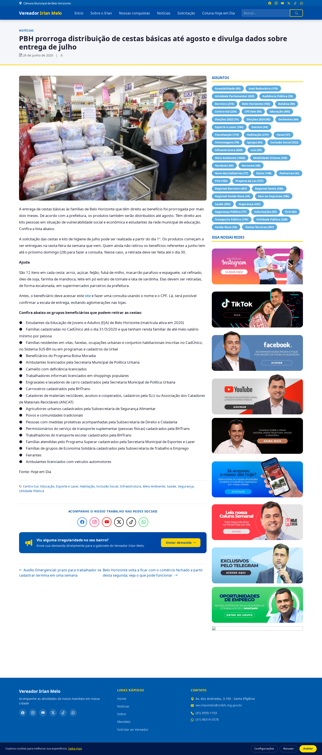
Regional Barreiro (231, 188)
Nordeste (224, 165)
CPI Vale (253, 111)
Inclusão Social (107, 486)
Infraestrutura (130, 486)
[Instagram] (94, 522)
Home (121, 699)
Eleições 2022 (227, 119)
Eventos (259, 127)
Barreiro (224, 104)
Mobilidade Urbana (270, 158)
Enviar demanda (179, 542)
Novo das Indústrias (231, 173)
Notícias (163, 13)
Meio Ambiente (154, 486)
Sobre (121, 714)
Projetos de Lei (249, 181)
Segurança (186, 486)
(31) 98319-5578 (207, 719)
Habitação (87, 486)
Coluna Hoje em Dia (218, 13)
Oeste (263, 173)
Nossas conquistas (134, 13)
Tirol (291, 212)
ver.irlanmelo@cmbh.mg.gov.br (219, 705)
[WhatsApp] (143, 522)
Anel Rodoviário (263, 88)
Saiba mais (75, 748)
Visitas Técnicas (259, 227)
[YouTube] (106, 522)
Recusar (288, 748)
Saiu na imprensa (273, 196)
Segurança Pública (230, 212)
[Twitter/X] (119, 522)
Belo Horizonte (256, 104)
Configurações (264, 748)
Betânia (286, 104)
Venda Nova (226, 227)
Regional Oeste (269, 188)
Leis (256, 150)
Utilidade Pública (31, 491)
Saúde (171, 486)
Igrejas (254, 142)
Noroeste (251, 165)
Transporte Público (231, 219)
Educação (47, 486)
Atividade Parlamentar (234, 96)
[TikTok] (131, 522)
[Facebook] (82, 522)
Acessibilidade (228, 88)
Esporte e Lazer (67, 486)
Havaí (283, 135)
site (88, 295)
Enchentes (288, 119)
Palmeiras (289, 173)
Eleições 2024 (258, 119)
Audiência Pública (277, 96)
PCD (221, 181)
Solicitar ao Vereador (133, 729)
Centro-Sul (31, 486)
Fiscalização (227, 135)
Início (78, 13)
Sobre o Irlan (101, 13)
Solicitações (265, 212)
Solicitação (186, 13)
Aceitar (308, 748)
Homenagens (227, 142)
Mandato (124, 722)
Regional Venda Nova (232, 196)
